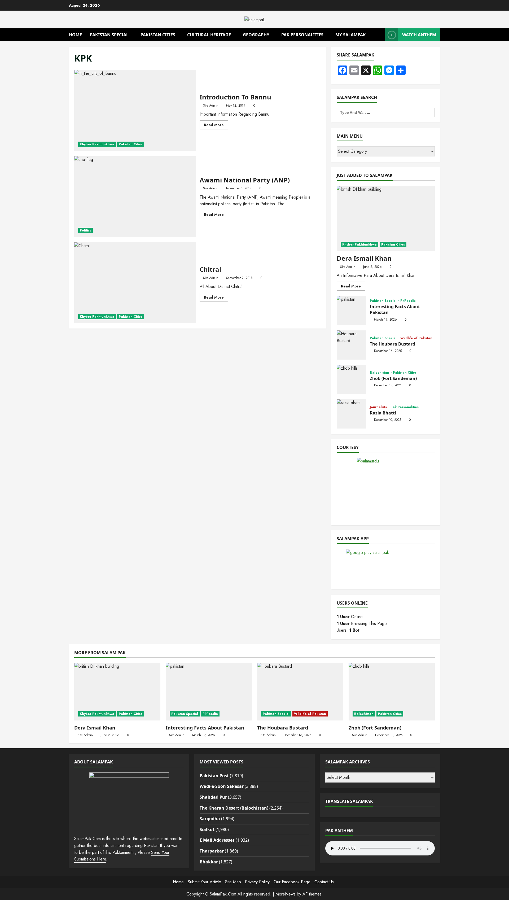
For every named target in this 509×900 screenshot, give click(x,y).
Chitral (135, 282)
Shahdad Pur (213, 797)
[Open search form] (379, 34)
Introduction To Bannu (135, 110)
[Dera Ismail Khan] (386, 218)
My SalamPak (350, 35)
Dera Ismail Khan (364, 258)
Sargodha (210, 819)
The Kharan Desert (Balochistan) (234, 808)
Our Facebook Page (292, 882)
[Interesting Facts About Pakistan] (209, 691)
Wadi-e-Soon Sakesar (222, 786)
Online (350, 617)
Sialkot (207, 829)
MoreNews (285, 894)
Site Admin (210, 105)
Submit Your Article (204, 882)
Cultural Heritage (209, 35)
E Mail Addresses (217, 840)
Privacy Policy (257, 882)
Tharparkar (212, 851)
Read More (216, 125)
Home (75, 35)
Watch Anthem (419, 35)
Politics (85, 230)
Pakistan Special (109, 35)
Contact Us (324, 882)
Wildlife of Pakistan (416, 338)
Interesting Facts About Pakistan (351, 310)
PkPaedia (408, 300)
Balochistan (380, 372)
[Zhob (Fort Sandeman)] (392, 691)
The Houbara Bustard (351, 345)
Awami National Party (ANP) (135, 196)
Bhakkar (209, 862)
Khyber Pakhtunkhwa (97, 144)
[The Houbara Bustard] (300, 691)
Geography (256, 35)
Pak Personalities (302, 35)
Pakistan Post (214, 776)
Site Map (233, 882)
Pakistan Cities (158, 35)
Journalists (379, 407)
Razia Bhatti (351, 414)
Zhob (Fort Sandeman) (351, 379)
